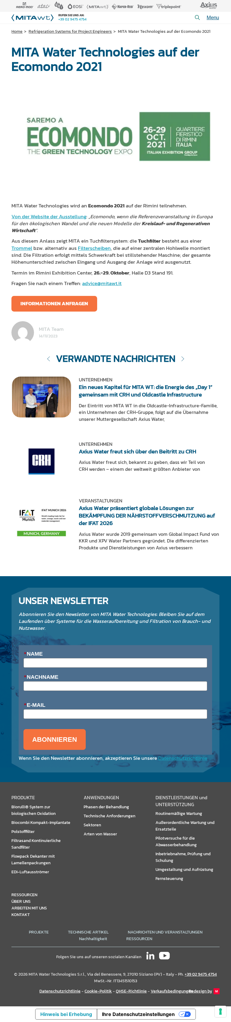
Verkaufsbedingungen (172, 991)
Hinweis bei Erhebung (66, 1014)
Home (17, 31)
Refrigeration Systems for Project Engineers (70, 31)
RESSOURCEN (139, 938)
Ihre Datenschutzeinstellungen (138, 1014)
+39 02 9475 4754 (72, 19)
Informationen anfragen (54, 303)
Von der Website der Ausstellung (48, 216)
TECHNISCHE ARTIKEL (88, 932)
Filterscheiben (94, 248)
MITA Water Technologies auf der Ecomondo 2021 (164, 31)
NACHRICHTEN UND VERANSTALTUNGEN (165, 932)
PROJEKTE (39, 932)
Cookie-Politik (98, 991)
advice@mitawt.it (102, 283)
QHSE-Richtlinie (131, 991)
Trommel (21, 248)
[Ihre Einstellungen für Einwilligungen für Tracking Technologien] (220, 1011)
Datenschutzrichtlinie (182, 758)
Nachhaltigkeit (93, 938)
